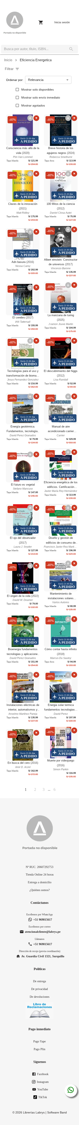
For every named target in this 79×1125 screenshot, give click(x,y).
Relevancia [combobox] (35, 80)
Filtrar (9, 69)
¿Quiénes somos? (39, 890)
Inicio (8, 60)
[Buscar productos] (71, 49)
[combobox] (33, 49)
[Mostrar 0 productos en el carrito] (41, 22)
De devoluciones (39, 996)
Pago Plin (39, 1049)
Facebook (42, 1074)
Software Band (57, 1112)
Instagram (43, 1081)
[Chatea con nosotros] (70, 1090)
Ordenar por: (14, 80)
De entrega (39, 981)
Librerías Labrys (34, 1112)
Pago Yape (39, 1041)
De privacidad (39, 989)
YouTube (42, 1089)
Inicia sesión (62, 22)
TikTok (42, 1097)
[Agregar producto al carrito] (36, 118)
